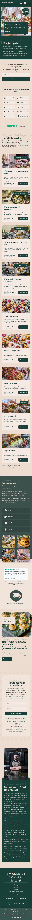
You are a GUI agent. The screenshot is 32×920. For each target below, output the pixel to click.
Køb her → (8, 31)
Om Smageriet (16, 885)
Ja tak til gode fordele (15, 713)
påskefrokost (8, 809)
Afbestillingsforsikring (16, 891)
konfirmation (14, 807)
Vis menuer (15, 79)
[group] (16, 21)
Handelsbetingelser (9, 914)
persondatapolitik (19, 731)
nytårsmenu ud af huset (11, 811)
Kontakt (16, 887)
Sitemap (25, 914)
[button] (5, 165)
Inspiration (16, 889)
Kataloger (16, 894)
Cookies (19, 914)
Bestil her (22, 183)
